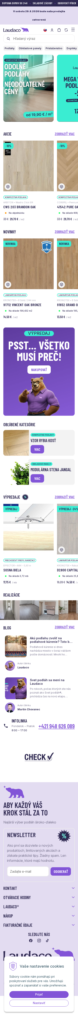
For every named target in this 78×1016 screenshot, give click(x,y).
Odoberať (61, 871)
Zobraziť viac (65, 134)
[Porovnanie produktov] (66, 30)
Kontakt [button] (10, 888)
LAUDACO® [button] (11, 906)
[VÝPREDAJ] (28, 529)
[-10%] (28, 165)
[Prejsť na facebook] (30, 940)
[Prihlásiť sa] (52, 30)
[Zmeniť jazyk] (45, 30)
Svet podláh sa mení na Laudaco (47, 681)
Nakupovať (39, 369)
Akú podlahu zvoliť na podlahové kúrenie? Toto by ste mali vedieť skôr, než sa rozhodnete (50, 643)
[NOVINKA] (28, 263)
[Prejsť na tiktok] (47, 940)
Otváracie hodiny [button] (17, 897)
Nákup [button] (8, 915)
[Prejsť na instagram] (39, 940)
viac (37, 449)
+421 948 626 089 (56, 726)
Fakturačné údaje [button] (17, 925)
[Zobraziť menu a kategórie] (73, 29)
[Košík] (59, 30)
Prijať (39, 994)
